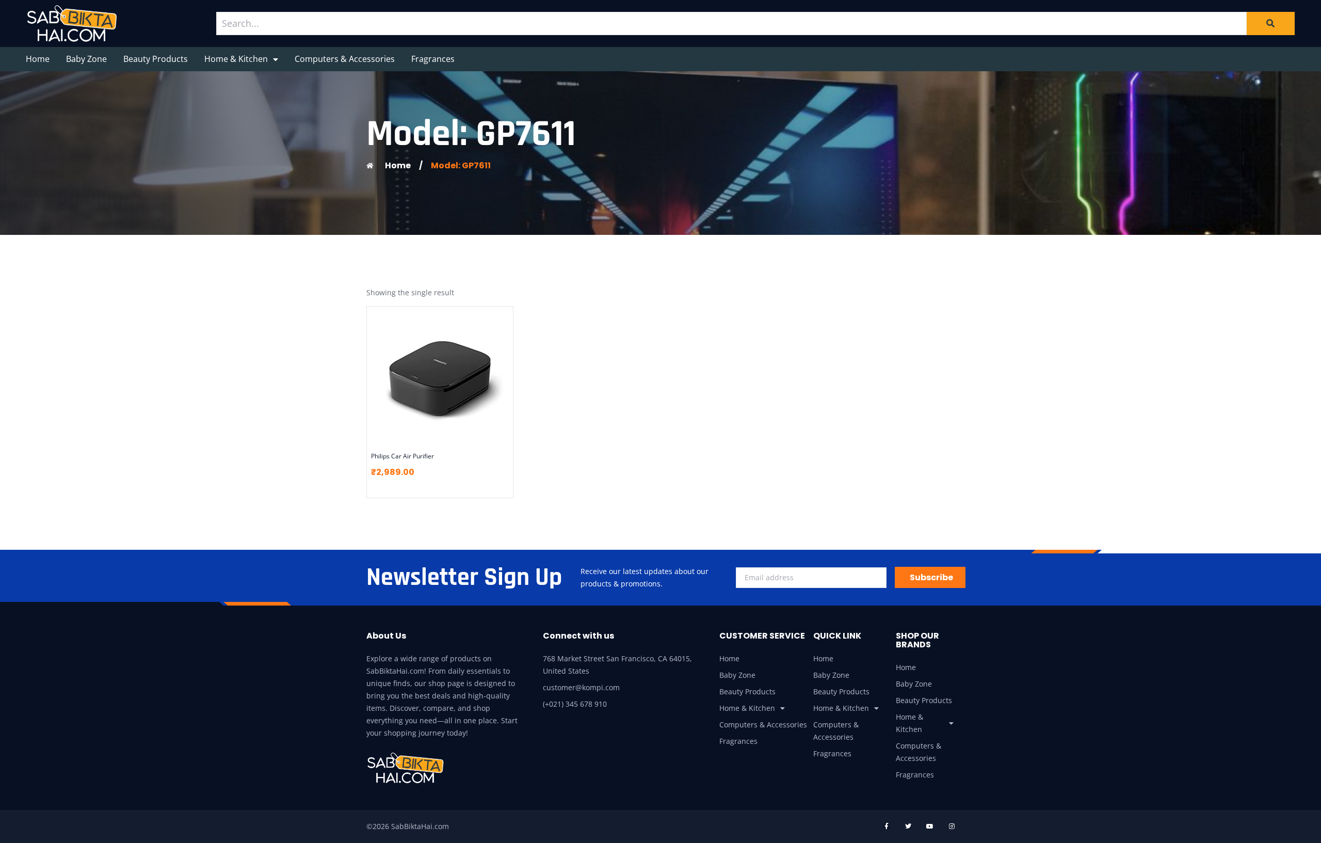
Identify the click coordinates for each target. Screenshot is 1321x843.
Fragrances (433, 59)
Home (38, 59)
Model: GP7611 (461, 165)
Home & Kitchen (236, 59)
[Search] (1271, 23)
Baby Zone (86, 59)
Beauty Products (155, 59)
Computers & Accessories (345, 59)
